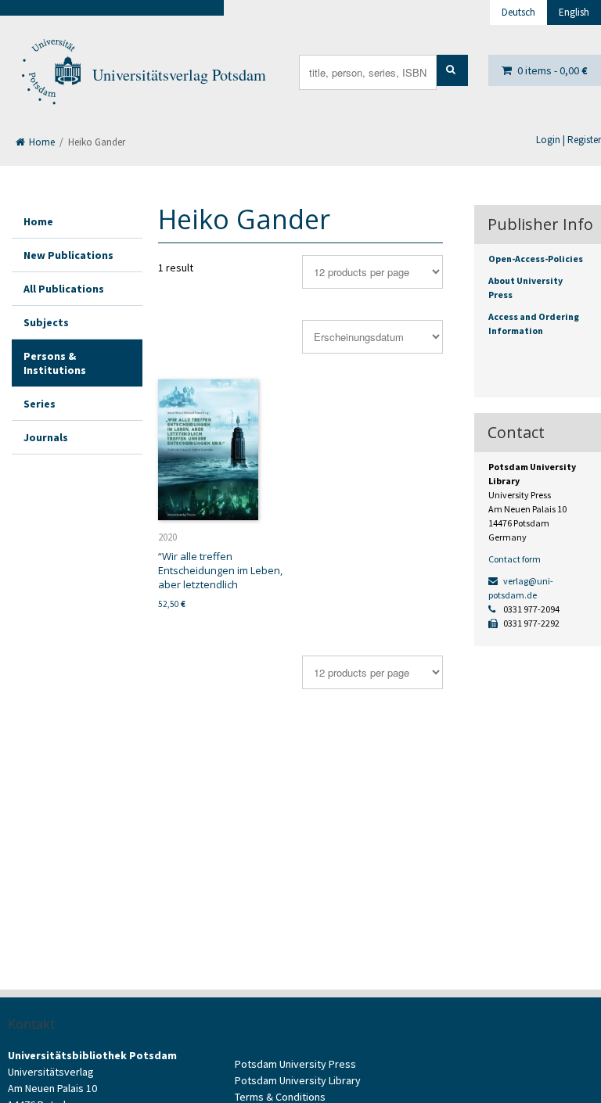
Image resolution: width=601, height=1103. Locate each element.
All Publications (63, 289)
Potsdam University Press (295, 1064)
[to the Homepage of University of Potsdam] (50, 75)
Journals (45, 437)
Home (41, 142)
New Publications (68, 255)
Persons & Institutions (54, 363)
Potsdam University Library (298, 1080)
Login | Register (568, 139)
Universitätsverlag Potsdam (179, 74)
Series (39, 404)
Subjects (46, 322)
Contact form (514, 559)
